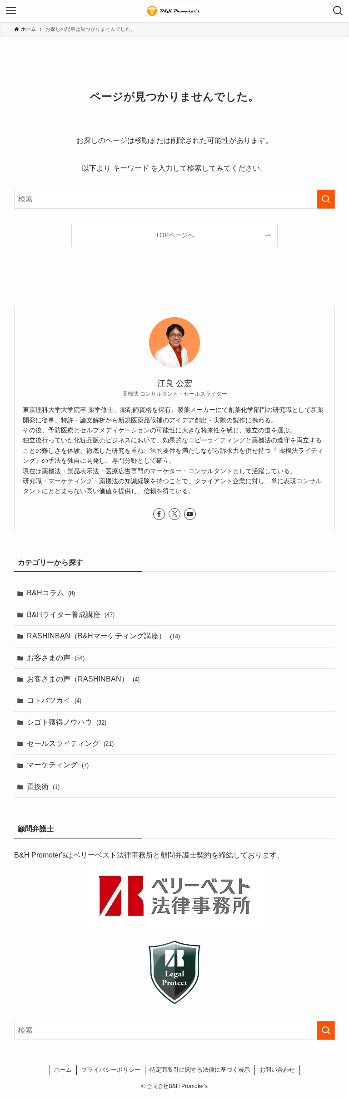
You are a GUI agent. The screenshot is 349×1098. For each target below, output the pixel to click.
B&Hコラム (51, 593)
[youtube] (190, 514)
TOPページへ (174, 235)
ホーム (63, 1069)
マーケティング (58, 765)
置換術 (43, 786)
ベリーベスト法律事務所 (113, 855)
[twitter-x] (174, 514)
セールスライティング (70, 743)
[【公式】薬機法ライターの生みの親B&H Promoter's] (174, 11)
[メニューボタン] (11, 11)
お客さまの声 (56, 658)
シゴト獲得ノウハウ (66, 722)
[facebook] (159, 514)
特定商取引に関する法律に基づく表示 (200, 1069)
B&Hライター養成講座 (71, 614)
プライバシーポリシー (110, 1069)
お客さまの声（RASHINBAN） (83, 679)
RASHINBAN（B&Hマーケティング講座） (103, 636)
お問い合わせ (277, 1069)
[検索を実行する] (326, 199)
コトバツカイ (54, 700)
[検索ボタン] (338, 11)
